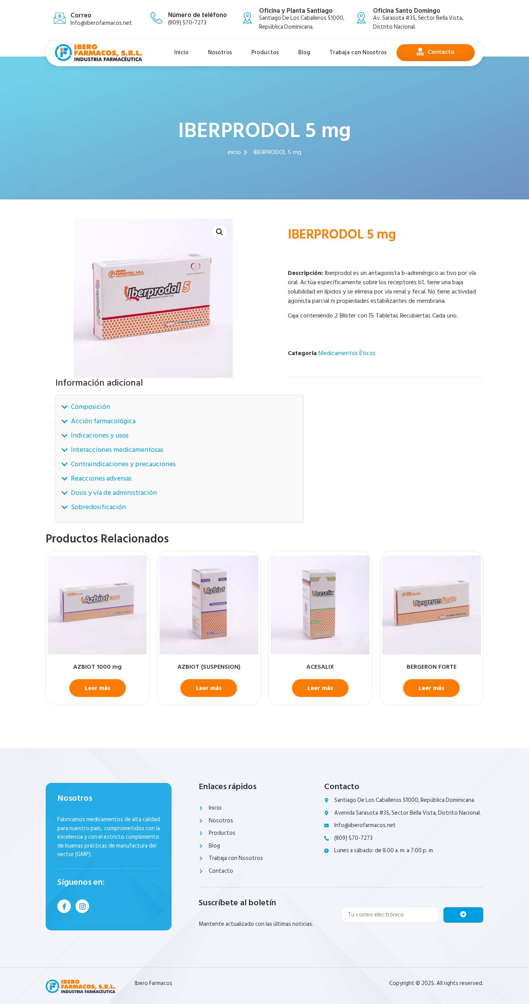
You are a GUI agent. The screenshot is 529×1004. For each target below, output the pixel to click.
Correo (80, 15)
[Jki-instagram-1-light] (82, 906)
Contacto (441, 52)
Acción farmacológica (103, 421)
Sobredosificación (98, 507)
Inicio (181, 52)
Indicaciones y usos (100, 435)
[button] (220, 232)
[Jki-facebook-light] (64, 906)
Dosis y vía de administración (114, 492)
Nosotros (220, 52)
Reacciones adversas (101, 478)
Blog (304, 52)
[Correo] (59, 18)
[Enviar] (463, 915)
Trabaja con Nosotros (358, 52)
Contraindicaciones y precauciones (123, 464)
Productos (265, 52)
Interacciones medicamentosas (117, 450)
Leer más (97, 688)
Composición (90, 407)
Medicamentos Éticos (347, 353)
